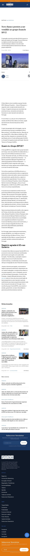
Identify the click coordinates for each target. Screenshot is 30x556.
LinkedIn (4, 532)
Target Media (5, 505)
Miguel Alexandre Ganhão (15, 349)
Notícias (4, 20)
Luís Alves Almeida (13, 370)
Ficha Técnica (5, 516)
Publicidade (5, 509)
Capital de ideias (6, 519)
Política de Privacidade (23, 552)
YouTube (4, 534)
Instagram (4, 536)
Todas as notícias (6, 494)
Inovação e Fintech (7, 480)
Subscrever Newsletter (8, 497)
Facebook (4, 529)
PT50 (7, 75)
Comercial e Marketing (8, 478)
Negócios (11, 20)
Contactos (4, 507)
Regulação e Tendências (7, 399)
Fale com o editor (6, 514)
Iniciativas (4, 492)
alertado (4, 278)
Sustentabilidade (6, 485)
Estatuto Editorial (6, 512)
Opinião (4, 490)
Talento (4, 487)
